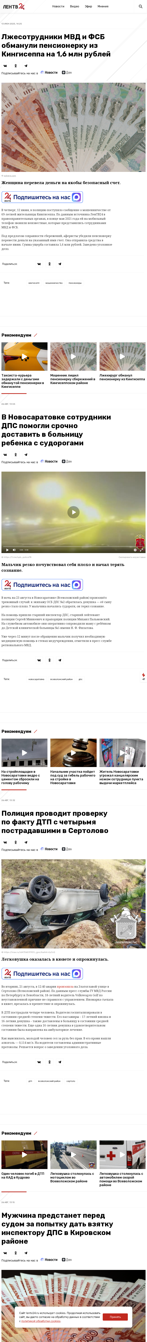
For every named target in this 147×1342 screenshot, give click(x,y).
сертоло (71, 1081)
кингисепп (34, 283)
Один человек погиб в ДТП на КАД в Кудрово (22, 1175)
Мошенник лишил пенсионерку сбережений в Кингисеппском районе (72, 379)
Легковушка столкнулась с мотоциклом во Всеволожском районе (72, 1177)
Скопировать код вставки (132, 557)
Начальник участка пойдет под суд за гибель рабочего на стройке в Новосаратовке (72, 777)
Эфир (88, 6)
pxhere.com (10, 175)
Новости (58, 6)
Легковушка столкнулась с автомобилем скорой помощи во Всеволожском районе (121, 1179)
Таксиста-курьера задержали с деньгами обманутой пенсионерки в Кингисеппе (22, 381)
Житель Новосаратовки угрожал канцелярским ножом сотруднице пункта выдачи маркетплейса (121, 777)
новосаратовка (36, 679)
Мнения (103, 6)
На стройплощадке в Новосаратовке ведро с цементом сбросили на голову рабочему (20, 777)
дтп (30, 1081)
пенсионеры (75, 283)
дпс (80, 679)
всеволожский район (61, 679)
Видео (74, 6)
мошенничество (54, 283)
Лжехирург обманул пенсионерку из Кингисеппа (122, 377)
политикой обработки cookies (40, 1321)
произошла (65, 987)
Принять (115, 1317)
